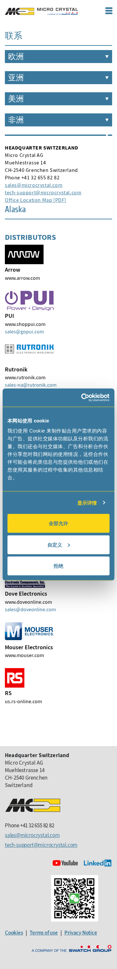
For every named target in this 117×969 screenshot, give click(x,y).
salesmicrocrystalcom (33, 185)
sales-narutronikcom (31, 384)
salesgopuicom (24, 331)
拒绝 (58, 566)
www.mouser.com (24, 655)
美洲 (16, 99)
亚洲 (16, 77)
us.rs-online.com (23, 701)
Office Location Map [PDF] (35, 200)
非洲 (16, 120)
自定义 (54, 544)
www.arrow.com (22, 278)
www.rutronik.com (25, 377)
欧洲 (16, 56)
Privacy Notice (80, 932)
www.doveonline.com (28, 602)
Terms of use (44, 932)
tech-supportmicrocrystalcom (43, 192)
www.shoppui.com (25, 324)
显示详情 (87, 502)
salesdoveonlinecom (30, 609)
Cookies (14, 932)
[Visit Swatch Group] (71, 949)
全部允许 (58, 523)
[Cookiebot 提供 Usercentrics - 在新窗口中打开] (83, 398)
